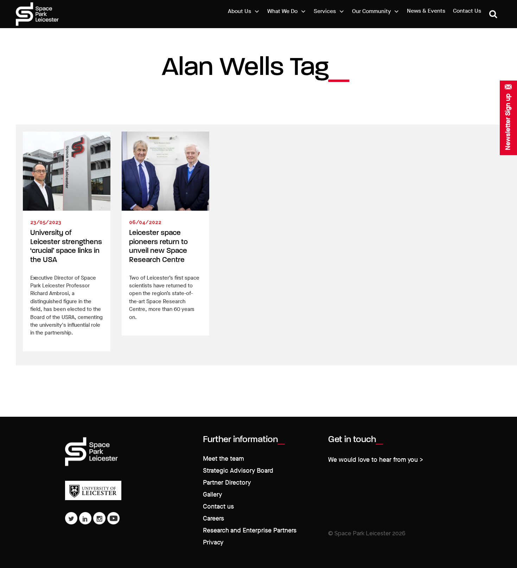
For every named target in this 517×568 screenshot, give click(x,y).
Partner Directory (227, 483)
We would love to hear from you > (375, 460)
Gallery (212, 495)
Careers (213, 519)
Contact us (218, 507)
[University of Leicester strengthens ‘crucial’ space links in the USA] (66, 171)
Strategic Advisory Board (238, 471)
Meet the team (223, 459)
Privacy (213, 542)
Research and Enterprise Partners (249, 530)
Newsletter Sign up (508, 122)
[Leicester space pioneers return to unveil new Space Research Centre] (165, 171)
